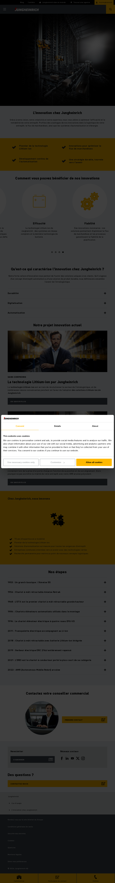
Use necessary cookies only (21, 462)
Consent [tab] (20, 426)
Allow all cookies (94, 462)
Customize (56, 462)
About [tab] (95, 426)
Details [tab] (57, 426)
